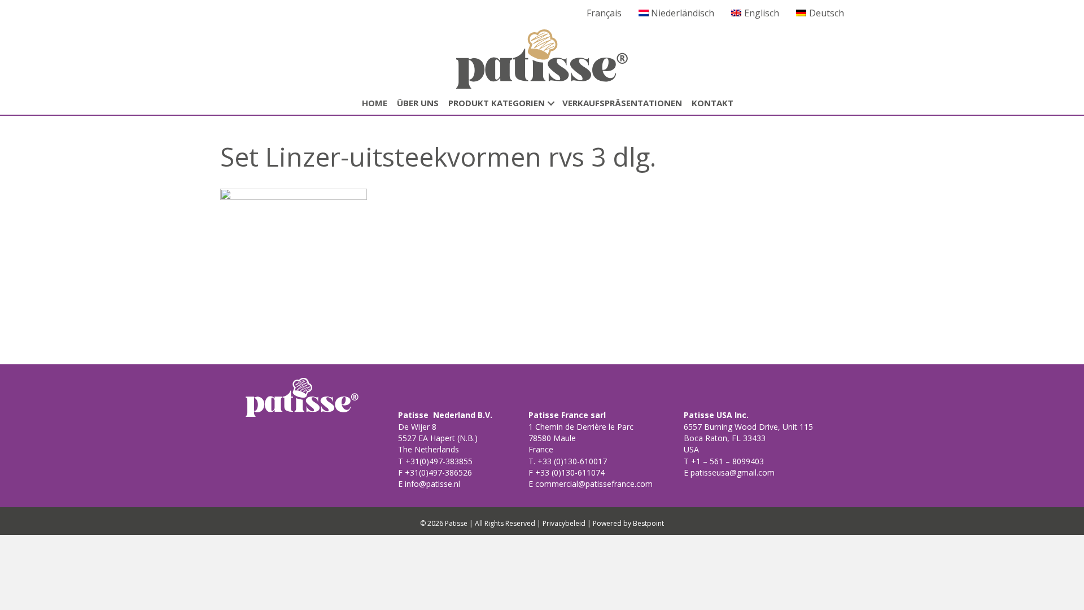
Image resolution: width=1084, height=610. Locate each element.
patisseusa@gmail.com (731, 472)
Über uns (418, 102)
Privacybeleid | (567, 523)
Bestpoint (648, 523)
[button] (551, 103)
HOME (374, 102)
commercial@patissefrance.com (593, 483)
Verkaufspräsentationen (622, 102)
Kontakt (712, 102)
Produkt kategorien (496, 102)
